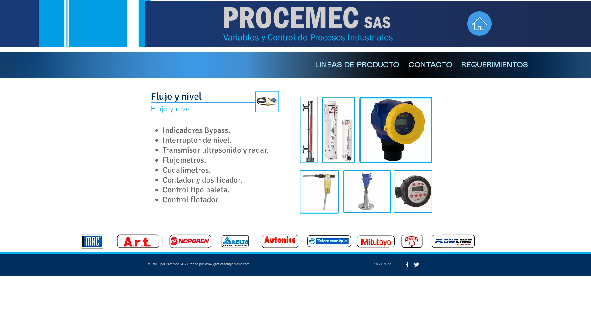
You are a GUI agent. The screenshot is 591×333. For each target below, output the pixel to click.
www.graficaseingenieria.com (227, 264)
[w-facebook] (407, 264)
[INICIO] (479, 23)
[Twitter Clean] (416, 264)
